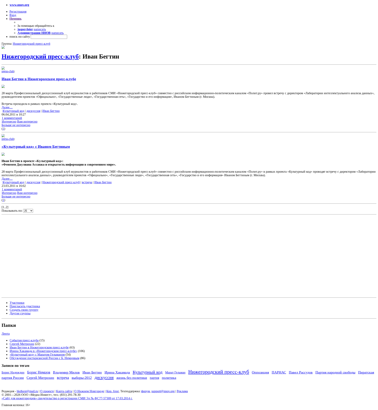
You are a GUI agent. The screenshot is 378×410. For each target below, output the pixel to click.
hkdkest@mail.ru (27, 391)
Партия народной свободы (335, 372)
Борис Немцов (38, 372)
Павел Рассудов (301, 372)
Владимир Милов (66, 372)
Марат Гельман (175, 372)
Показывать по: (12, 210)
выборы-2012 (82, 378)
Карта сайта (64, 391)
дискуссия (33, 111)
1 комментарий (12, 118)
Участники (17, 302)
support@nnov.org (163, 391)
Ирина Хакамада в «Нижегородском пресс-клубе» (43, 351)
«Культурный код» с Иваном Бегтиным (36, 146)
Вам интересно (27, 121)
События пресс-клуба (24, 340)
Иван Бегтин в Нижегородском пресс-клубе (39, 79)
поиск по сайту (19, 36)
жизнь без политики (131, 378)
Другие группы (20, 313)
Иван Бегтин (51, 111)
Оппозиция (260, 372)
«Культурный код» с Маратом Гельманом (37, 354)
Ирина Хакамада (117, 372)
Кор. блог (112, 391)
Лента (6, 333)
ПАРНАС (279, 372)
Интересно (9, 121)
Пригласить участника (25, 306)
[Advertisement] (25, 255)
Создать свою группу (24, 309)
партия (154, 377)
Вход (12, 15)
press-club (8, 71)
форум (145, 391)
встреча (87, 182)
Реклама (182, 391)
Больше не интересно (16, 125)
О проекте (47, 391)
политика (169, 378)
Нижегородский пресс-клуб (31, 43)
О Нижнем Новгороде (89, 391)
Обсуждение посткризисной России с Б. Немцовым (44, 358)
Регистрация (17, 11)
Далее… (7, 107)
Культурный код (13, 111)
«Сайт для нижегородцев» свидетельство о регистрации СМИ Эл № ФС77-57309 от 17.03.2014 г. (67, 398)
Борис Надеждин (13, 372)
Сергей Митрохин (22, 344)
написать (40, 29)
